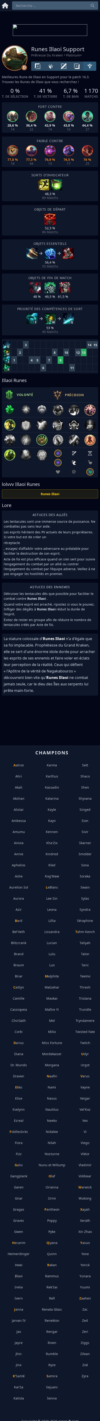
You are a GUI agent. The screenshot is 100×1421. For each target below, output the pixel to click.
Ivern (19, 1298)
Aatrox (18, 765)
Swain (85, 887)
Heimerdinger (19, 1254)
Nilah (52, 1143)
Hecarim (18, 1243)
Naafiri (52, 1076)
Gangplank (18, 1176)
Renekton (52, 1320)
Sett (85, 765)
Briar (19, 976)
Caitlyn (18, 987)
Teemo (85, 976)
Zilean (85, 1354)
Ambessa (19, 820)
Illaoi (19, 1276)
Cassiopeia (18, 1009)
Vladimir (85, 1165)
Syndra (85, 909)
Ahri (18, 776)
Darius (18, 1043)
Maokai (51, 998)
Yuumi (85, 1287)
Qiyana (52, 1243)
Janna (18, 1309)
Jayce (19, 1342)
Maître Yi (52, 1009)
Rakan (52, 1265)
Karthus (52, 776)
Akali (18, 787)
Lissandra (52, 932)
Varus (85, 1076)
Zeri (85, 1331)
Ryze (52, 1365)
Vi (85, 1131)
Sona (85, 865)
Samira (52, 1376)
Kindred (52, 854)
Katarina (52, 798)
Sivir (85, 832)
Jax (19, 1331)
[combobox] (55, 5)
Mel (52, 1020)
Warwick (85, 1187)
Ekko (18, 1087)
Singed (85, 809)
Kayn (52, 820)
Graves (18, 1220)
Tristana (85, 998)
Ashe (19, 876)
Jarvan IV (19, 1320)
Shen (85, 787)
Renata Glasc (52, 1309)
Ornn (52, 1198)
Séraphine (85, 920)
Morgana (52, 1065)
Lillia (52, 920)
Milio (52, 1031)
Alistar (19, 809)
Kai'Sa (18, 1387)
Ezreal (18, 1120)
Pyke (51, 1231)
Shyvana (85, 798)
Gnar (19, 1198)
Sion (85, 820)
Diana (18, 1054)
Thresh (85, 987)
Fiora (19, 1143)
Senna (52, 1398)
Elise (18, 1098)
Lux (52, 965)
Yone (85, 1254)
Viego (85, 1143)
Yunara (85, 1276)
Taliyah (85, 943)
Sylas (85, 898)
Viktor (85, 1154)
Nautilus (52, 1109)
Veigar (85, 1098)
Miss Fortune (52, 1043)
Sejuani (52, 1387)
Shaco (85, 776)
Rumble (52, 1354)
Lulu (52, 954)
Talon (85, 954)
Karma (52, 765)
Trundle (85, 1009)
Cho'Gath (19, 1020)
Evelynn (19, 1109)
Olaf (52, 1176)
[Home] (5, 5)
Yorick (85, 1265)
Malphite (52, 976)
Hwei (19, 1265)
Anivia (18, 843)
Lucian (52, 943)
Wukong (85, 1198)
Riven (52, 1342)
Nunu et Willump (52, 1165)
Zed (85, 1320)
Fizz (19, 1154)
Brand (18, 954)
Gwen (18, 1231)
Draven (18, 1076)
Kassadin (52, 787)
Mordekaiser (52, 1054)
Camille (18, 998)
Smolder (85, 854)
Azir (19, 909)
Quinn (52, 1254)
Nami (52, 1087)
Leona (52, 909)
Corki (19, 1031)
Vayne (85, 1087)
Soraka (85, 876)
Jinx (18, 1365)
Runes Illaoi (50, 494)
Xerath (85, 1220)
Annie (18, 854)
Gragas (18, 1209)
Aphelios (18, 865)
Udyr (85, 1054)
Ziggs (85, 1342)
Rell (52, 1298)
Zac (85, 1309)
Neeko (52, 1120)
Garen (18, 1187)
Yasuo (85, 1243)
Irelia (19, 1287)
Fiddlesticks (19, 1131)
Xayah (85, 1209)
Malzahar (52, 987)
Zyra (85, 1376)
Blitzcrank (18, 943)
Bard (18, 920)
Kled (51, 865)
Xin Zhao (85, 1231)
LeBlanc (52, 887)
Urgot (85, 1065)
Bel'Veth (18, 932)
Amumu (19, 832)
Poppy (52, 1220)
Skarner (85, 843)
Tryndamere (85, 1020)
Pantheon (52, 1209)
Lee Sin (51, 898)
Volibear (85, 1176)
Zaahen (85, 1298)
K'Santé (19, 1376)
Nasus (52, 1098)
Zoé (85, 1365)
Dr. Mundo (18, 1065)
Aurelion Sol (18, 887)
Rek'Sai (52, 1287)
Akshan (18, 798)
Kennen (52, 832)
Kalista (18, 1398)
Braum (18, 965)
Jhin (19, 1354)
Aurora (18, 898)
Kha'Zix (51, 843)
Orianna (52, 1187)
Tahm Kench (85, 932)
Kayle (52, 809)
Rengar (52, 1331)
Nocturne (52, 1154)
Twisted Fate (85, 1031)
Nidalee (52, 1131)
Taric (85, 965)
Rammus (52, 1276)
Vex (85, 1120)
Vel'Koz (85, 1109)
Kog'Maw (52, 876)
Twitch (85, 1043)
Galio (19, 1165)
